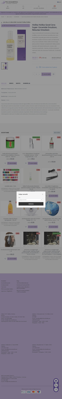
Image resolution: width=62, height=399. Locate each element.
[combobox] (31, 200)
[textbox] (30, 200)
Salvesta (31, 204)
